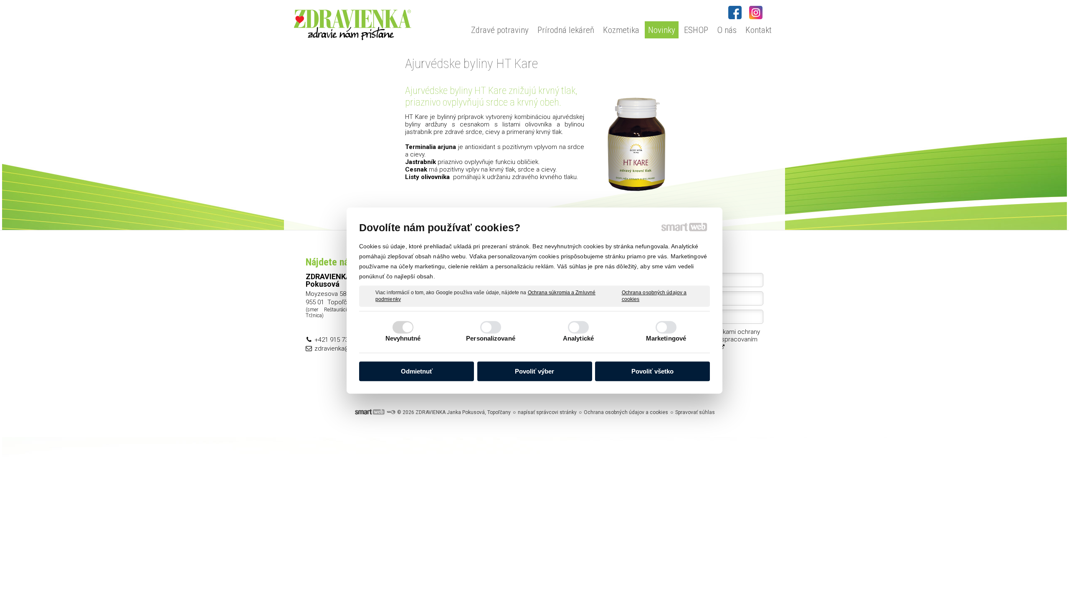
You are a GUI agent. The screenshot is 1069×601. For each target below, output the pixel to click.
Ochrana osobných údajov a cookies (654, 296)
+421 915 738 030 (338, 339)
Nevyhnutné (403, 338)
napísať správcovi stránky (547, 412)
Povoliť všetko (652, 371)
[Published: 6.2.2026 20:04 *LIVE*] (391, 412)
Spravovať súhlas (695, 412)
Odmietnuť (417, 371)
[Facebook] (735, 12)
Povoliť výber (534, 371)
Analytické (578, 338)
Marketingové (666, 338)
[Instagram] (756, 12)
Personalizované (490, 338)
